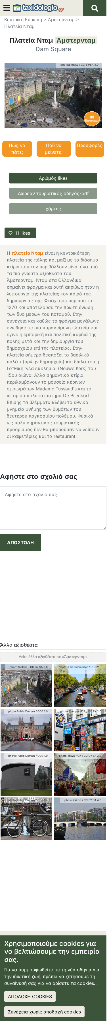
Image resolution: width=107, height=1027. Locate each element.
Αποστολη (20, 542)
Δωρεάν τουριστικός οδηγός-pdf (53, 193)
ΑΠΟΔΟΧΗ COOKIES (30, 996)
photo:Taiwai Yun (70, 755)
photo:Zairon (72, 800)
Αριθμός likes (53, 178)
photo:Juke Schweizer (73, 667)
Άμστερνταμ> (63, 19)
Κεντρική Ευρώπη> (25, 19)
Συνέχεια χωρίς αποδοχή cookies (44, 1012)
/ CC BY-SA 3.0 (88, 64)
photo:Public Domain (21, 711)
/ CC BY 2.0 (93, 711)
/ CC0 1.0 (42, 711)
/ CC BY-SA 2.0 (91, 755)
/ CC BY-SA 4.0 (91, 800)
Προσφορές (89, 145)
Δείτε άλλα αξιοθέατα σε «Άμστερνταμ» (53, 656)
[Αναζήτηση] (95, 8)
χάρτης (53, 208)
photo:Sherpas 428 (72, 711)
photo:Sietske (69, 64)
